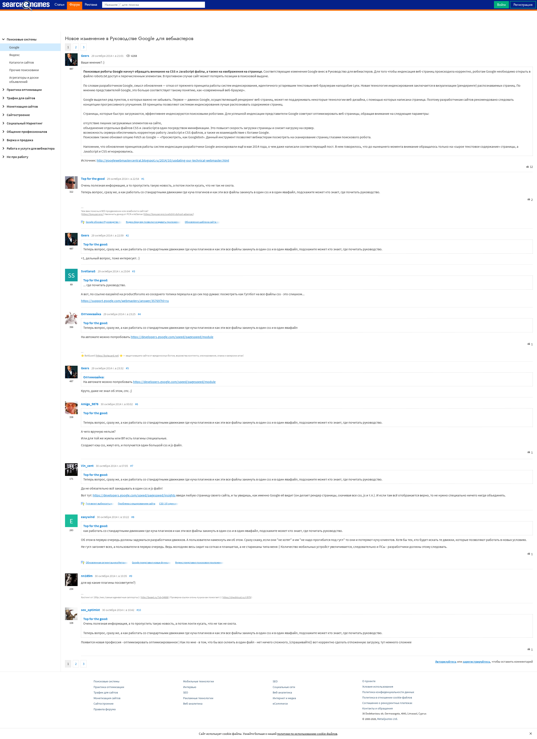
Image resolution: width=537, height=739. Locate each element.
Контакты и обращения (377, 708)
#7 (131, 466)
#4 (139, 314)
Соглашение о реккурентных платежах (387, 703)
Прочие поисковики (24, 70)
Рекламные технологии (198, 698)
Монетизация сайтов (22, 106)
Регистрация (523, 4)
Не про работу (17, 157)
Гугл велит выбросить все (100, 503)
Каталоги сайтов (21, 62)
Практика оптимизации (24, 89)
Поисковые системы (21, 39)
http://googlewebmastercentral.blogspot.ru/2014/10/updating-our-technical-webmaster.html (163, 160)
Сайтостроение (18, 115)
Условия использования (377, 686)
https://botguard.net (107, 355)
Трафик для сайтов (21, 98)
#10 (139, 610)
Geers (85, 56)
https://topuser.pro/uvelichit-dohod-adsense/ (168, 214)
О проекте (368, 681)
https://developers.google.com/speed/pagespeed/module (172, 337)
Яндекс (14, 55)
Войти (501, 4)
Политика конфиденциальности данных (388, 692)
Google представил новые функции (151, 562)
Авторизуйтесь (445, 661)
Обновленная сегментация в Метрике (107, 562)
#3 (133, 271)
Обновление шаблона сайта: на (202, 221)
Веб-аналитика (192, 703)
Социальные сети (284, 687)
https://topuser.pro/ (92, 214)
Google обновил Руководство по (104, 221)
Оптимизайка (91, 314)
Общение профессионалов (27, 131)
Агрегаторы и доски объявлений (24, 79)
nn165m (87, 576)
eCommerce (280, 703)
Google (14, 47)
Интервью (189, 687)
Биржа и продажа (20, 140)
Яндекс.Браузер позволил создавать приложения (153, 221)
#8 (132, 517)
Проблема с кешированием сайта (136, 503)
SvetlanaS (88, 271)
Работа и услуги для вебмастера (31, 148)
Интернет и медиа (284, 698)
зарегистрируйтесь (476, 661)
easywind (88, 517)
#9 (130, 576)
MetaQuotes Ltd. (387, 719)
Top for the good (93, 178)
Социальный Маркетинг (25, 123)
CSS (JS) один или (169, 503)
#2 (127, 235)
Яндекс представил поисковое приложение (199, 562)
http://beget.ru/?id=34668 (154, 597)
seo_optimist (90, 610)
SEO (185, 692)
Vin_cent (87, 466)
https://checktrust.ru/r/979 (237, 597)
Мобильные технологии (198, 681)
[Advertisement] (268, 21)
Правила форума (105, 709)
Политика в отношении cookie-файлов (387, 697)
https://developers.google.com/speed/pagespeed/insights (134, 495)
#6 (136, 404)
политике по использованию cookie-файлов (307, 734)
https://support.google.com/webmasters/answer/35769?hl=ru (125, 301)
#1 (142, 179)
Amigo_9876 (89, 404)
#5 (127, 368)
